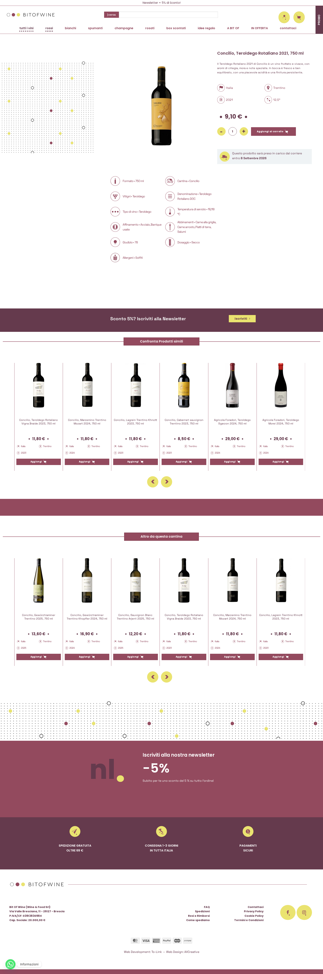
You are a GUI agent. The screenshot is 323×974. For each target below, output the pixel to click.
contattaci (288, 28)
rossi (49, 28)
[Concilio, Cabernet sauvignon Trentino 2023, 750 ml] (184, 385)
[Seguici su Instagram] (304, 912)
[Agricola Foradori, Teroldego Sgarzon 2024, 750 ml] (232, 385)
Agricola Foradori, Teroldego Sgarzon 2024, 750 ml (232, 421)
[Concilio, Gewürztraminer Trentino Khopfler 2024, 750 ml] (87, 580)
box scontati (176, 28)
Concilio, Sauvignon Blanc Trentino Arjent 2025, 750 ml (135, 616)
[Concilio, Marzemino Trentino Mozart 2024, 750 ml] (87, 385)
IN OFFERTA (259, 28)
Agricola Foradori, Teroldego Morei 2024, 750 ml (280, 421)
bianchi (70, 28)
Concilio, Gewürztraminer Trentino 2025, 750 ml (38, 616)
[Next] (166, 481)
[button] (284, 17)
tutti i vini (26, 28)
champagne (124, 28)
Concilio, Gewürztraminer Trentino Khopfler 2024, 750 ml (87, 616)
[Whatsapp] (10, 964)
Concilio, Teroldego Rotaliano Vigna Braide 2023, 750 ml (38, 421)
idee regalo (206, 28)
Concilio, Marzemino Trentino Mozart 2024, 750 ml (87, 421)
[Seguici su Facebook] (288, 912)
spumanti (95, 28)
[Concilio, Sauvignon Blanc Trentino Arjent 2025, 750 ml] (135, 580)
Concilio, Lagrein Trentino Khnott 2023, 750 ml (135, 421)
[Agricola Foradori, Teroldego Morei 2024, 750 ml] (281, 385)
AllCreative (191, 952)
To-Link (156, 952)
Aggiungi (36, 461)
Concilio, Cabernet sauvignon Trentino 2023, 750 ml (184, 421)
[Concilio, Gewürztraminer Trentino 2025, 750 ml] (38, 580)
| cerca (111, 14)
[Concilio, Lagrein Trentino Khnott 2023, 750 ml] (135, 385)
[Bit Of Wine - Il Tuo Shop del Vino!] (31, 14)
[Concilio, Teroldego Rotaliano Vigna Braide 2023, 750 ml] (38, 385)
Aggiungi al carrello (270, 131)
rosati (149, 28)
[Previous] (152, 481)
